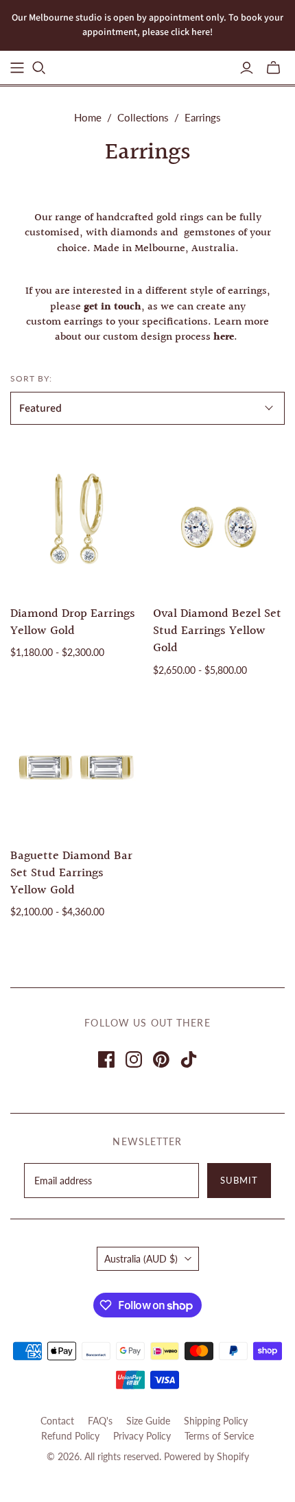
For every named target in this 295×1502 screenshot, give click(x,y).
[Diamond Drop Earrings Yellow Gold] (76, 525)
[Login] (246, 67)
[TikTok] (188, 1059)
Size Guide (148, 1421)
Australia (141, 1259)
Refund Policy (70, 1436)
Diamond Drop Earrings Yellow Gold (72, 622)
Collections (143, 117)
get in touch (112, 307)
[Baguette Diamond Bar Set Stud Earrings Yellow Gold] (76, 767)
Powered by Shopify (206, 1456)
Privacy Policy (142, 1436)
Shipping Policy (216, 1421)
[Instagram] (134, 1059)
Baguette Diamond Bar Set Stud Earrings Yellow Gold (71, 873)
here (223, 337)
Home (88, 117)
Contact (57, 1421)
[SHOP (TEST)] (17, 68)
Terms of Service (219, 1436)
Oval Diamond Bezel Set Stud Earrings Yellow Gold (217, 631)
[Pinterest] (161, 1059)
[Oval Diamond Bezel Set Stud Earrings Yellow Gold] (219, 525)
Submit (239, 1180)
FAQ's (100, 1421)
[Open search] (39, 68)
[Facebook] (106, 1059)
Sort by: (31, 378)
